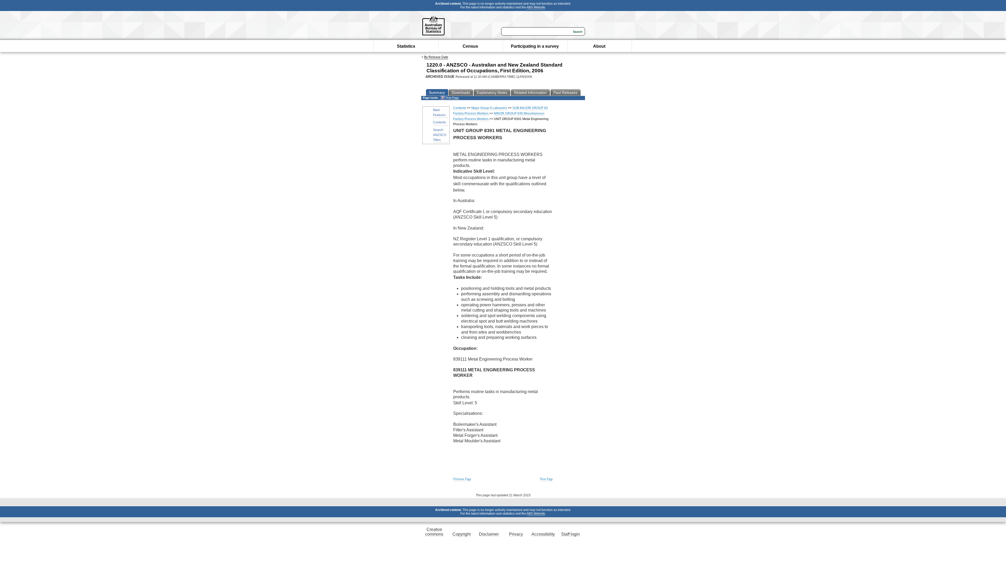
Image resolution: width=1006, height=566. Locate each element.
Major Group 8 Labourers (489, 108)
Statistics (406, 46)
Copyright (461, 534)
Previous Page (462, 479)
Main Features (439, 112)
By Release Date (436, 57)
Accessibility (543, 534)
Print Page (452, 97)
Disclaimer (489, 534)
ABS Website (536, 7)
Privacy (516, 534)
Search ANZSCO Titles (439, 135)
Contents (439, 122)
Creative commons (434, 531)
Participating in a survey (535, 46)
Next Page (546, 479)
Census (470, 46)
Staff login (570, 534)
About (599, 46)
